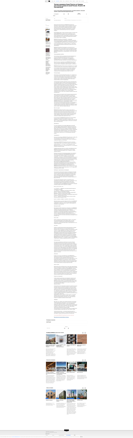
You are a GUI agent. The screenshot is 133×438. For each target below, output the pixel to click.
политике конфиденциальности (16, 436)
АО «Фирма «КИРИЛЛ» (50, 332)
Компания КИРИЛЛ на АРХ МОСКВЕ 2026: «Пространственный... (61, 345)
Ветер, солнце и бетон (71, 372)
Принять (81, 436)
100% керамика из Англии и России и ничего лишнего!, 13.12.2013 (48, 73)
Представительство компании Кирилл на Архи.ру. (61, 317)
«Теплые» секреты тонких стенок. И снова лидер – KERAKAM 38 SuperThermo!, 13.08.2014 (48, 58)
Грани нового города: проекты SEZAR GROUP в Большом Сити (71, 401)
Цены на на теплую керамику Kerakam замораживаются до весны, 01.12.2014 (48, 46)
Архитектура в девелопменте (70, 398)
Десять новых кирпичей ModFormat (81, 345)
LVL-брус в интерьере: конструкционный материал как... (51, 373)
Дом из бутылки (80, 372)
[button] (83, 333)
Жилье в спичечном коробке (59, 401)
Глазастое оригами (49, 400)
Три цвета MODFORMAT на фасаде (71, 345)
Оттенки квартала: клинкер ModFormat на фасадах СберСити (50, 345)
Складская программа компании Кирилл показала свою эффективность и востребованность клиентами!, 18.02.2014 (48, 69)
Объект (47, 398)
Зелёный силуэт (80, 400)
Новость (79, 13)
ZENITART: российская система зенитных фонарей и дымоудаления (61, 373)
